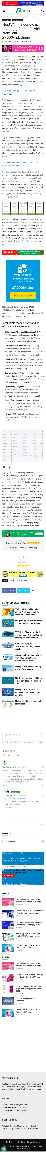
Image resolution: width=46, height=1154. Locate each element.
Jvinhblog (26, 1126)
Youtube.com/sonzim (21, 1110)
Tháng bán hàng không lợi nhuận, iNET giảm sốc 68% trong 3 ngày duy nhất (27, 612)
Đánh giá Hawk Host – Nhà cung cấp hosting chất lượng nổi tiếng (28, 692)
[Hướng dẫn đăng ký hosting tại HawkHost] (8, 704)
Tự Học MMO (32, 1128)
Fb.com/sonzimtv (20, 1107)
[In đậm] (4, 742)
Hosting (12, 580)
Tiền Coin (6, 1126)
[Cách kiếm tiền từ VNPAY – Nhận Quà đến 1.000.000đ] (8, 948)
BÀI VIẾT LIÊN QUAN (10, 603)
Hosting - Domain (29, 16)
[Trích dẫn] (21, 742)
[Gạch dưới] (10, 742)
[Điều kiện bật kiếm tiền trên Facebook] (8, 1001)
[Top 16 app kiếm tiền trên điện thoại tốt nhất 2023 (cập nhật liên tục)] (8, 937)
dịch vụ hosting (8, 59)
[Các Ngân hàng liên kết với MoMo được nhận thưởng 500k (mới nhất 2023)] (8, 989)
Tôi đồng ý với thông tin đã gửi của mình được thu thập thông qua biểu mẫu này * (22, 871)
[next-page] (7, 712)
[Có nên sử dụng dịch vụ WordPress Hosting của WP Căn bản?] (8, 645)
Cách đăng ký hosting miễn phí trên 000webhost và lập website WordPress (28, 658)
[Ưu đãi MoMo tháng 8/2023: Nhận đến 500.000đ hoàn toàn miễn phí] (8, 902)
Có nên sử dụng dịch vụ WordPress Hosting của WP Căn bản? (27, 646)
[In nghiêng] (7, 742)
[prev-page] (3, 712)
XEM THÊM (25, 603)
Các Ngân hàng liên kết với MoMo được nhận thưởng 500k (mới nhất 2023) (29, 988)
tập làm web (21, 799)
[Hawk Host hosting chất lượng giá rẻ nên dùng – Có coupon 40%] (8, 680)
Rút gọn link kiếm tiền (17, 1128)
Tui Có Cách (16, 1126)
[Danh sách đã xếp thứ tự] (16, 742)
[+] (33, 742)
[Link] (27, 742)
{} (30, 742)
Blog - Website (16, 16)
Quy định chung (19, 1142)
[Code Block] (24, 742)
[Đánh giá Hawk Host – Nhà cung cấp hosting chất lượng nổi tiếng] (8, 692)
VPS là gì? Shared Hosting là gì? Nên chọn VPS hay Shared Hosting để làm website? (28, 635)
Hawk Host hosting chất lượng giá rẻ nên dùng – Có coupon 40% (28, 681)
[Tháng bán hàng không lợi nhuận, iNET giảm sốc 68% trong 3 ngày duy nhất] (8, 612)
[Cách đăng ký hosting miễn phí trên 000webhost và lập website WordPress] (8, 657)
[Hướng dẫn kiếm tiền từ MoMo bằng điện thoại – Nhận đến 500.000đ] (8, 978)
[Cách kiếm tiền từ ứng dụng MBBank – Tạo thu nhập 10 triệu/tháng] (8, 914)
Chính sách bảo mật (33, 1142)
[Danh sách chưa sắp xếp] (18, 742)
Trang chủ (5, 16)
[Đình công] (13, 742)
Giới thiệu (9, 1142)
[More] (33, 590)
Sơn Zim (8, 41)
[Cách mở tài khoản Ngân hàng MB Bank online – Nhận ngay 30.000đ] (8, 925)
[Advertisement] (23, 1042)
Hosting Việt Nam (22, 580)
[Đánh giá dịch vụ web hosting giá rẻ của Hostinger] (8, 668)
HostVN (40, 184)
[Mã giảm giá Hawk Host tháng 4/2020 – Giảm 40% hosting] (8, 623)
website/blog (14, 222)
